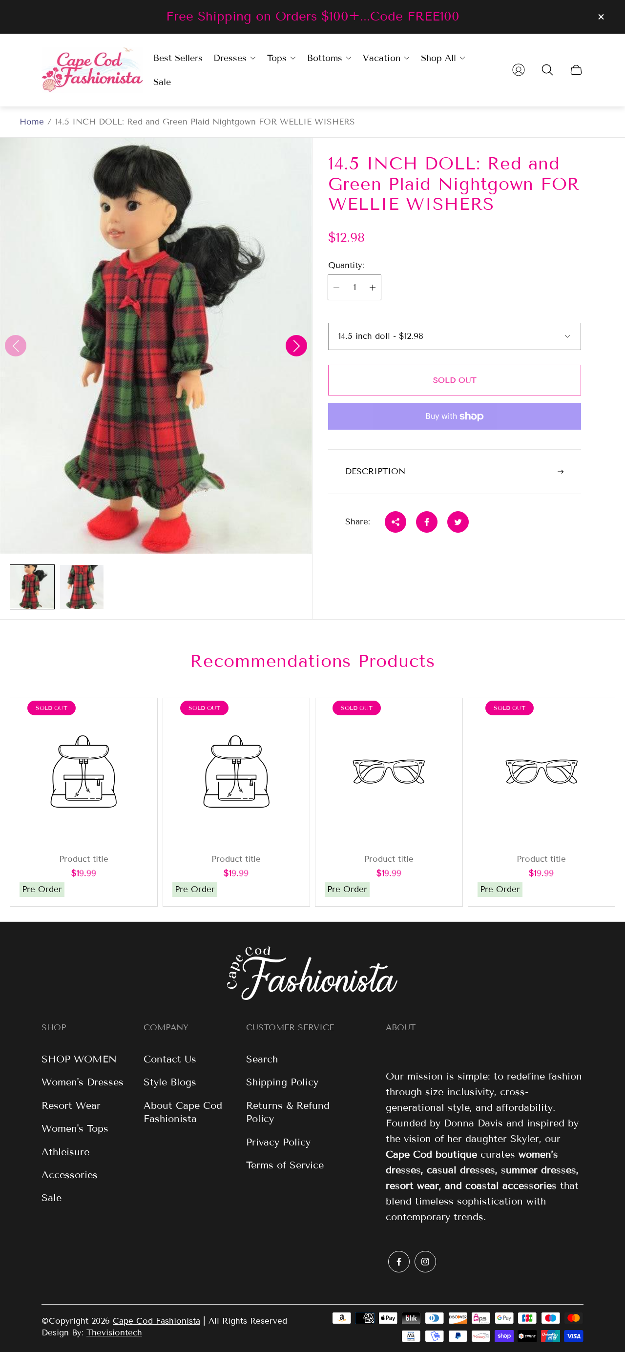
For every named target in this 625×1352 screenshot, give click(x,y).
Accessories (70, 1175)
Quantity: (346, 265)
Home (32, 122)
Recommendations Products (312, 660)
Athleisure (65, 1152)
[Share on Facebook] (427, 522)
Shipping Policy (282, 1082)
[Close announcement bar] (600, 17)
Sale (52, 1198)
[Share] (395, 522)
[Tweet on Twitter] (458, 522)
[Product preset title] (83, 771)
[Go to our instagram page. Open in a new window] (425, 1261)
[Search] (547, 70)
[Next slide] (296, 345)
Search (262, 1059)
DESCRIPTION (375, 471)
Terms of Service (285, 1165)
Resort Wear (71, 1105)
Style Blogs (170, 1082)
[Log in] (518, 70)
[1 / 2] (32, 586)
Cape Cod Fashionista (156, 1321)
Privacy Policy (278, 1142)
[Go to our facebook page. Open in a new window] (399, 1261)
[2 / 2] (82, 586)
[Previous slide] (15, 345)
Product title (83, 859)
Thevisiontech (114, 1333)
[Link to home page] (312, 974)
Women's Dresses (83, 1082)
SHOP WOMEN (79, 1059)
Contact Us (170, 1059)
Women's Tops (75, 1128)
